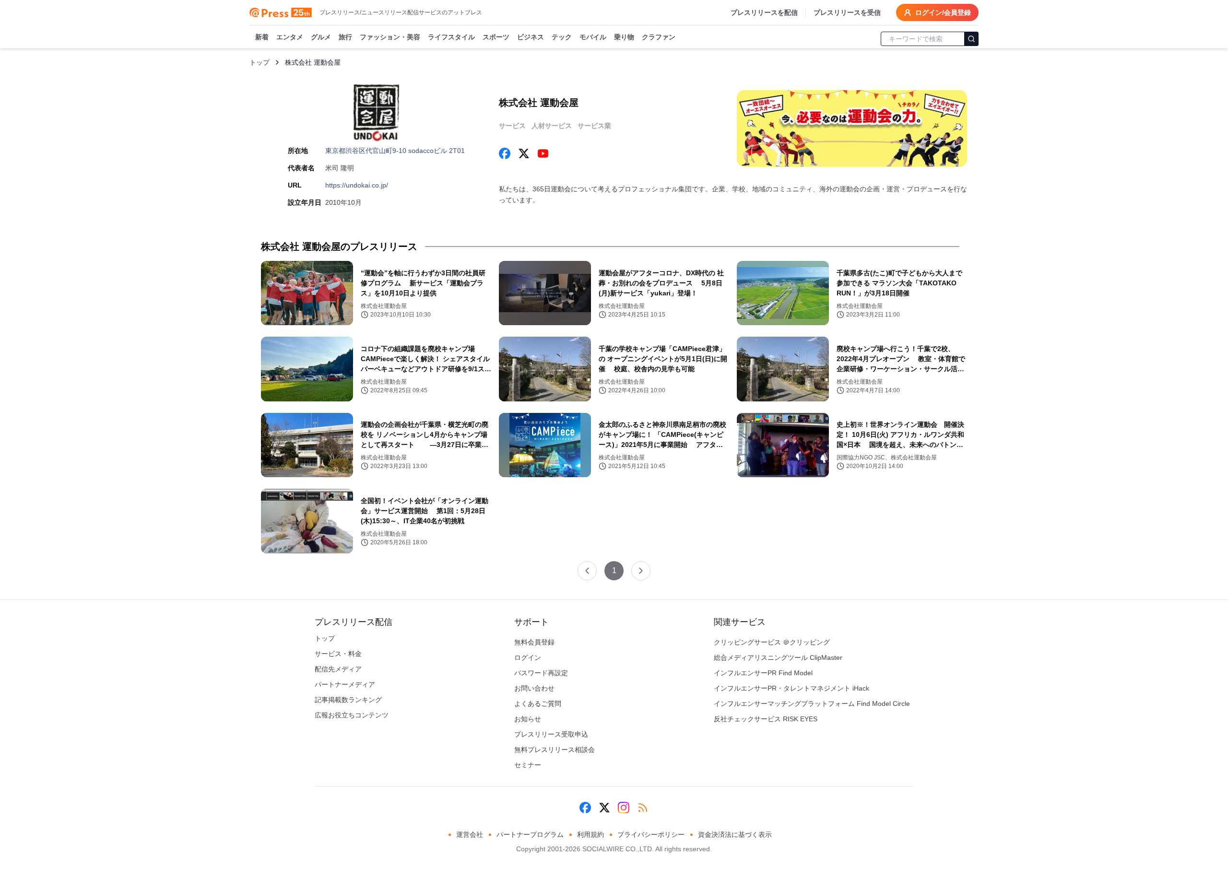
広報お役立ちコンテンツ (352, 715)
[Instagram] (623, 807)
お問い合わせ (534, 688)
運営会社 (469, 834)
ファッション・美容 (390, 37)
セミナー (527, 765)
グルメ (321, 37)
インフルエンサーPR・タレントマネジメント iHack (791, 688)
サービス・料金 (338, 654)
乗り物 (624, 37)
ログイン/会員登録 (943, 12)
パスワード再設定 (541, 673)
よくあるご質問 (537, 703)
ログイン (527, 657)
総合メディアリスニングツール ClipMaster (778, 657)
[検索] (971, 39)
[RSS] (643, 807)
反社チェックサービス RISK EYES (765, 719)
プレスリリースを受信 (847, 12)
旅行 (345, 37)
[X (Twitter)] (604, 807)
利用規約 (590, 834)
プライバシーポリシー (651, 834)
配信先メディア (338, 669)
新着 (262, 37)
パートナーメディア (345, 684)
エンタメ (289, 37)
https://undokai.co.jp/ (356, 185)
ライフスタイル (451, 37)
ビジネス (530, 37)
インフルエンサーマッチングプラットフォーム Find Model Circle (812, 703)
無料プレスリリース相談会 (554, 749)
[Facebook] (585, 807)
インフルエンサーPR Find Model (763, 673)
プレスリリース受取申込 (551, 734)
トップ (259, 62)
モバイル (592, 37)
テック (562, 37)
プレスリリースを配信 (764, 12)
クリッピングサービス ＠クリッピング (772, 642)
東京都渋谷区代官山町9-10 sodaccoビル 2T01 (395, 150)
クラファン (658, 37)
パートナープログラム (530, 834)
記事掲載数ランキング (348, 700)
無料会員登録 (534, 642)
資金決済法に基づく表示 (735, 834)
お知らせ (527, 719)
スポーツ (496, 37)
